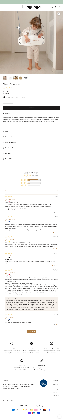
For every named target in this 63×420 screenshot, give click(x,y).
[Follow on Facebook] (3, 401)
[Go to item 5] (26, 78)
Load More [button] (31, 331)
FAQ (54, 387)
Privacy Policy (56, 390)
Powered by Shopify (37, 406)
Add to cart (31, 108)
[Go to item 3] (15, 78)
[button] (6, 88)
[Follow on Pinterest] (12, 401)
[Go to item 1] (5, 78)
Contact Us (56, 395)
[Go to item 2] (10, 78)
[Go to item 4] (20, 78)
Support (55, 393)
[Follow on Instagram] (8, 401)
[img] (8, 196)
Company (55, 384)
